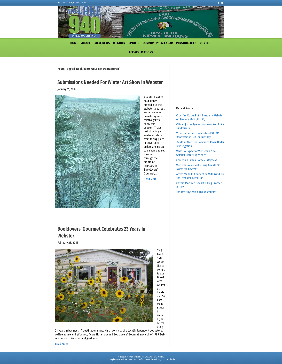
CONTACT (206, 43)
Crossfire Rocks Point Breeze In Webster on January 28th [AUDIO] (199, 117)
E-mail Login (157, 359)
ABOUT (85, 43)
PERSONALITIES (186, 43)
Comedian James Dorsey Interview (196, 160)
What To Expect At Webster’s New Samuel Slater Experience (196, 153)
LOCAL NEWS (102, 43)
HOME (74, 43)
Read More (150, 179)
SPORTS (133, 43)
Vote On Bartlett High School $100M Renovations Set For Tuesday (197, 135)
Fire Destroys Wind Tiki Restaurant (196, 192)
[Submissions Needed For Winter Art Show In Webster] (97, 151)
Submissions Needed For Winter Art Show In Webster (110, 82)
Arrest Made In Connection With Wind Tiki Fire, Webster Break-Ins (200, 176)
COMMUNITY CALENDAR (158, 43)
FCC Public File (169, 359)
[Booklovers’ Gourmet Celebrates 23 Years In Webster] (104, 285)
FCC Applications (141, 52)
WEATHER (119, 43)
